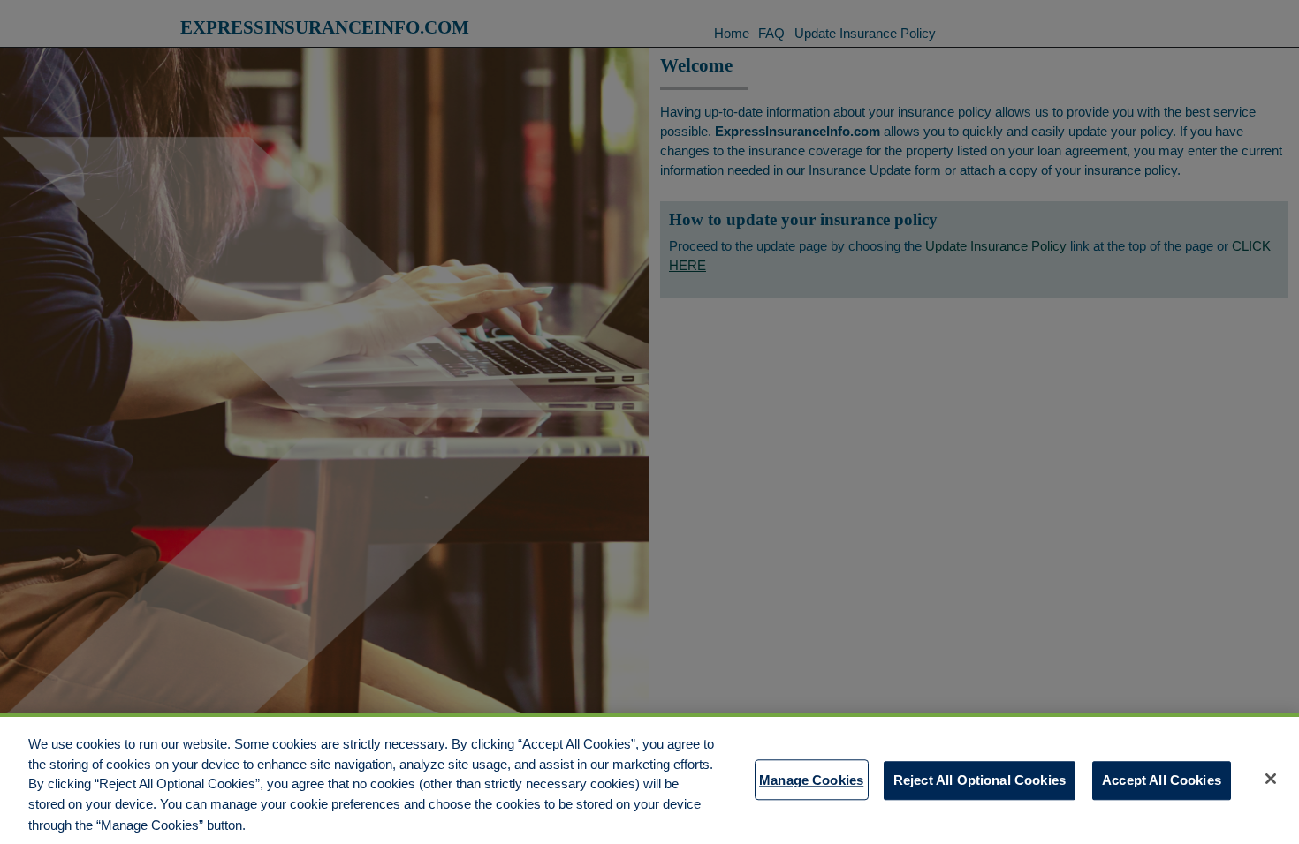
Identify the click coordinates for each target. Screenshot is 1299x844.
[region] (649, 778)
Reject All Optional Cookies (979, 779)
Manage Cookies (811, 779)
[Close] (1270, 778)
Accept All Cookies (1161, 779)
